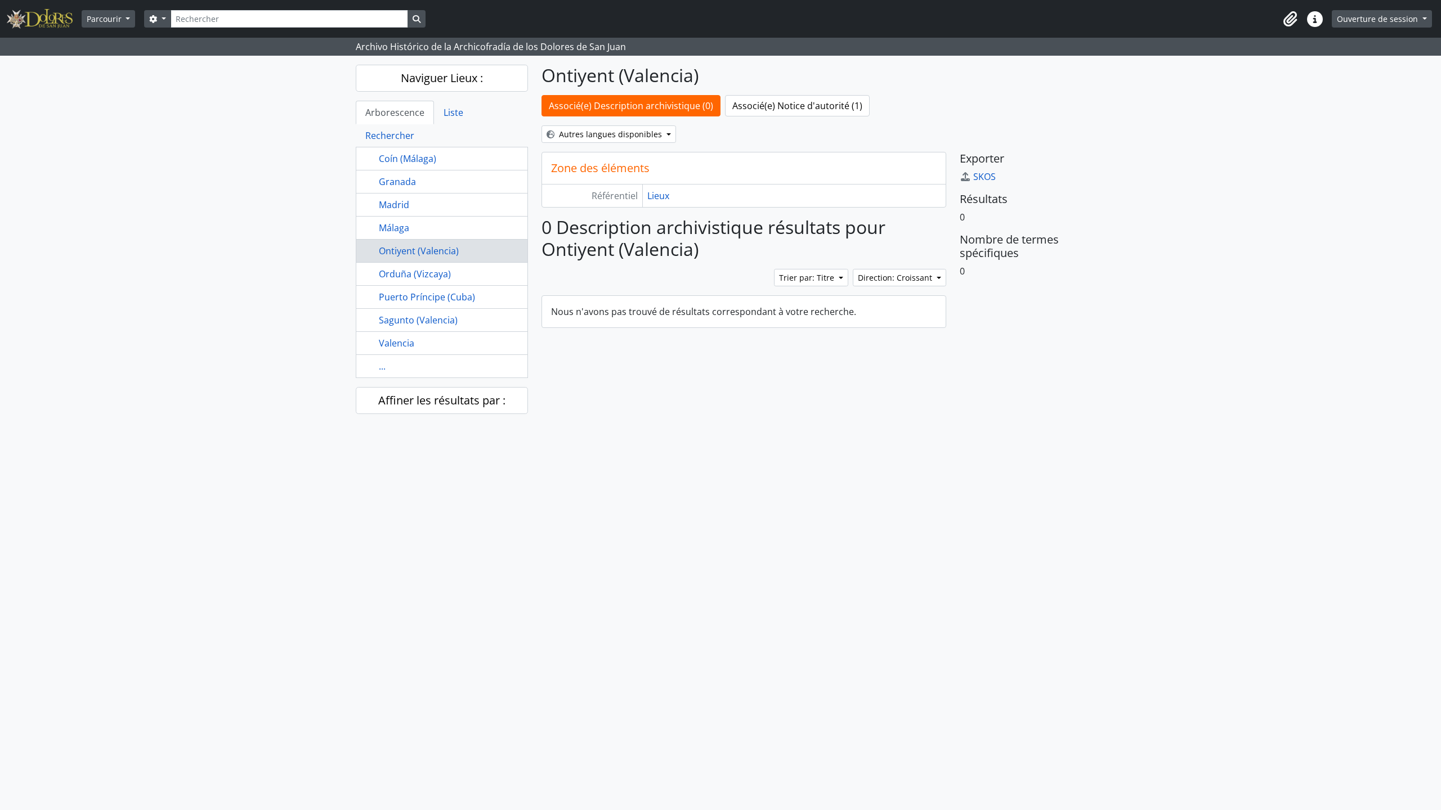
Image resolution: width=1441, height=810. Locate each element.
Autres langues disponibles (610, 134)
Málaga (394, 228)
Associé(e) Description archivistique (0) (631, 106)
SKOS (984, 176)
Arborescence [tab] (394, 112)
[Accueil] (44, 18)
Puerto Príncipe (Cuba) (427, 297)
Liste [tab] (453, 112)
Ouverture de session (1378, 19)
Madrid (394, 205)
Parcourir (105, 19)
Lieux (658, 196)
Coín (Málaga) (407, 158)
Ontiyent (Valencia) (419, 251)
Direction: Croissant (896, 277)
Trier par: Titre (807, 277)
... (382, 366)
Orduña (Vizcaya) (415, 274)
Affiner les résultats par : (441, 400)
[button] (1290, 19)
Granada (397, 182)
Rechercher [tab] (389, 135)
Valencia (396, 343)
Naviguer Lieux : (442, 78)
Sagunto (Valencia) (418, 320)
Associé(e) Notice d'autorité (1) (797, 106)
